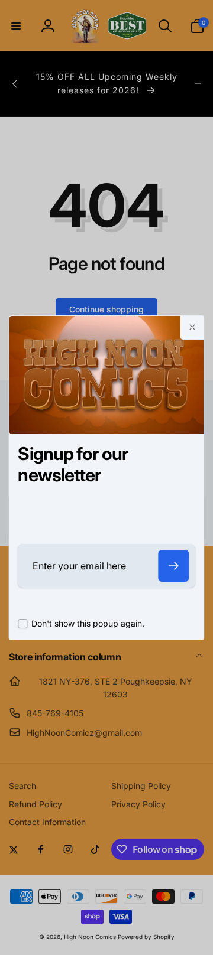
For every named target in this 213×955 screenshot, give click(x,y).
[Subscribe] (174, 566)
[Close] (192, 328)
